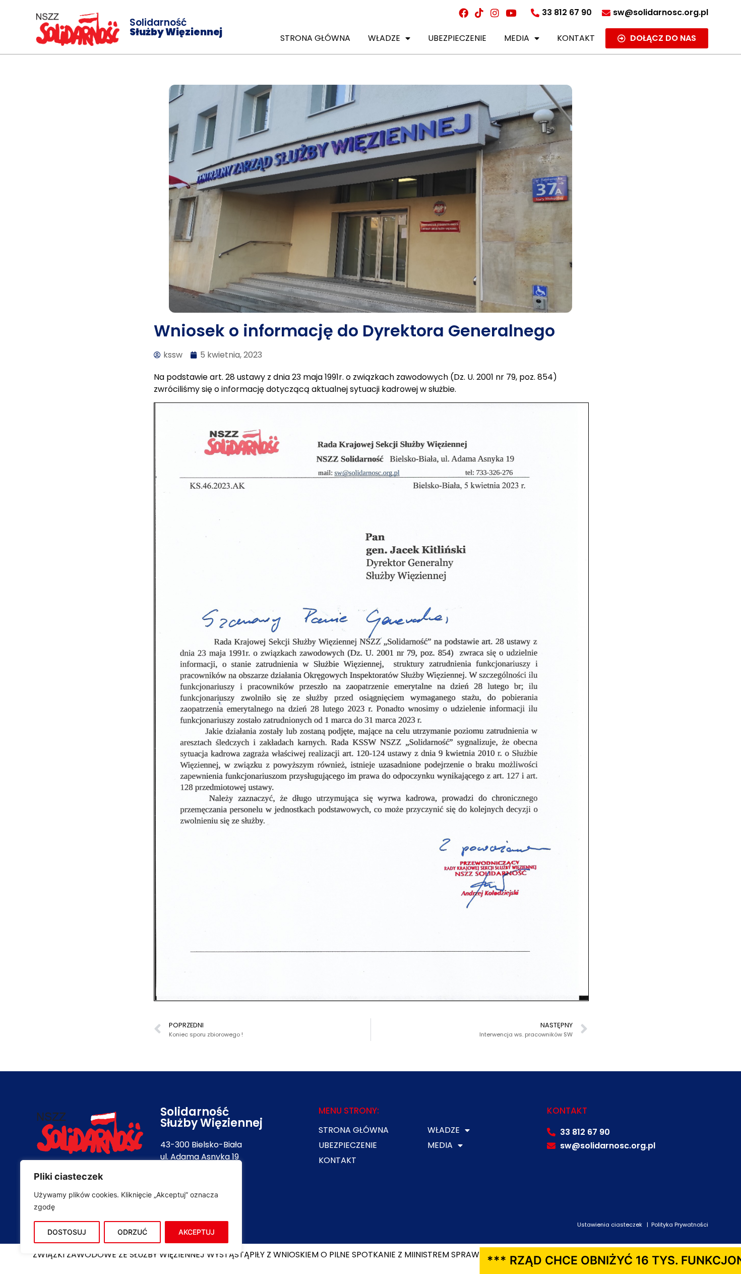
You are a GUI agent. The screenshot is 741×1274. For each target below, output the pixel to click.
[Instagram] (495, 12)
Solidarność (176, 27)
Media (516, 38)
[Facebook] (463, 12)
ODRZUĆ (132, 1232)
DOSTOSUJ (66, 1232)
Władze (384, 38)
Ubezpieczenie (457, 38)
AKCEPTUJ (196, 1232)
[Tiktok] (478, 12)
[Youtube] (510, 12)
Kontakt (576, 38)
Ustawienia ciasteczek (609, 1225)
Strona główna (315, 38)
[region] (131, 1207)
